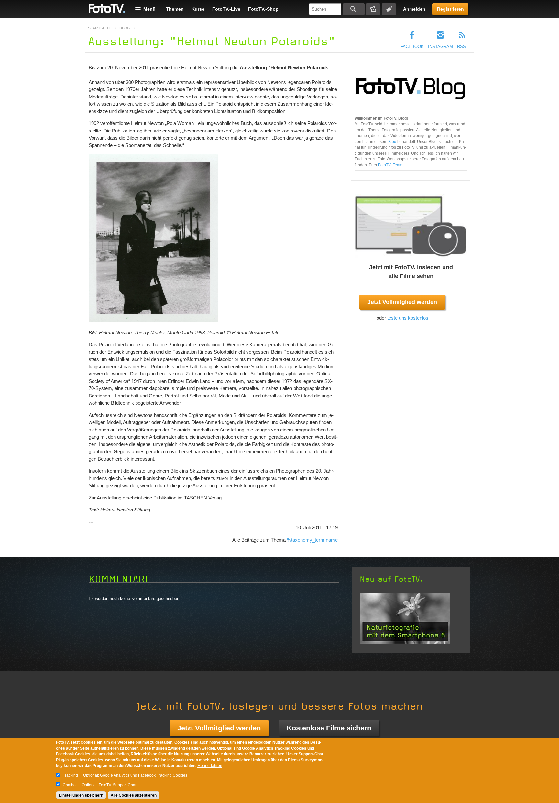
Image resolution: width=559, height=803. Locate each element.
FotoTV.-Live (226, 9)
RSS (461, 46)
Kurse (198, 9)
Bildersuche (373, 9)
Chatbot (70, 785)
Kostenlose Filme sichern (329, 728)
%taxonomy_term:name (312, 540)
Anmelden (414, 9)
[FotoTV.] (107, 9)
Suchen (354, 9)
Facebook (412, 46)
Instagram (440, 46)
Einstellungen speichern (81, 795)
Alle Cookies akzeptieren (134, 795)
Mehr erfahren (209, 765)
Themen (175, 9)
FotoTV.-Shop (263, 9)
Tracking (70, 775)
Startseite (99, 28)
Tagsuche (389, 9)
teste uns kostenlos (407, 318)
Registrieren (450, 9)
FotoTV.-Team (390, 165)
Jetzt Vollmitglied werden (402, 302)
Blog (124, 28)
